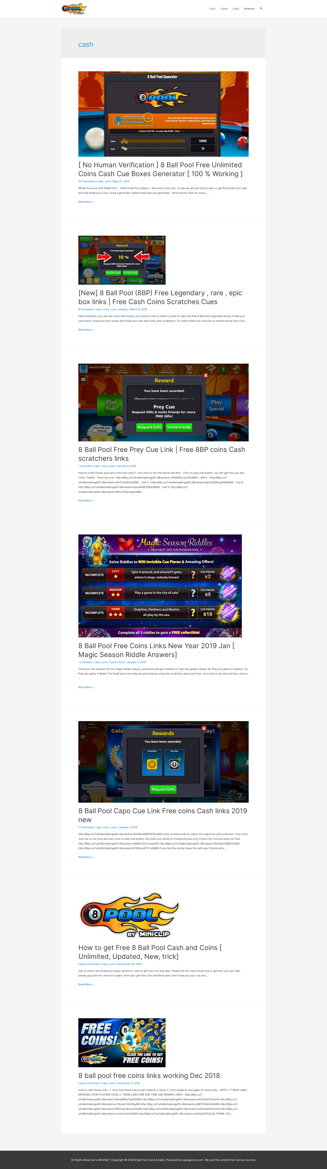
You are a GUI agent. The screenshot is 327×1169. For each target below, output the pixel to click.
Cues (236, 8)
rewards (123, 309)
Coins (224, 8)
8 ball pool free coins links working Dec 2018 (149, 1075)
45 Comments (86, 181)
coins (108, 181)
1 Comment (85, 466)
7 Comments (86, 827)
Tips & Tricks (117, 662)
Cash (212, 8)
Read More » (86, 201)
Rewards (249, 8)
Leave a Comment (89, 964)
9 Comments (86, 309)
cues (113, 309)
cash (100, 181)
